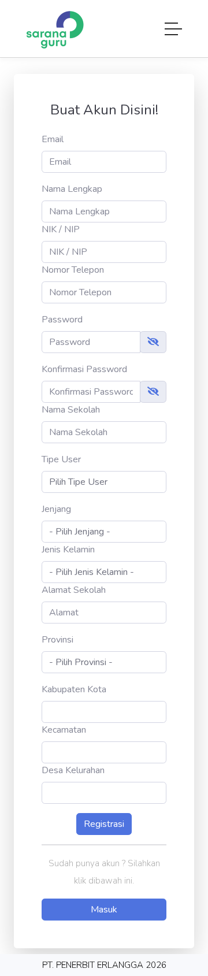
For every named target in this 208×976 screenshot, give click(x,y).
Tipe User (61, 459)
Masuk (104, 909)
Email (53, 139)
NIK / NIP (61, 229)
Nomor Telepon (73, 270)
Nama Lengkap (72, 189)
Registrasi (104, 824)
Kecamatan (64, 729)
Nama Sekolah (71, 409)
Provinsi (57, 639)
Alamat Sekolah (74, 590)
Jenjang (56, 509)
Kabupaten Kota (74, 689)
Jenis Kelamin (68, 549)
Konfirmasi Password (84, 369)
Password (62, 319)
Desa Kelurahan (73, 770)
